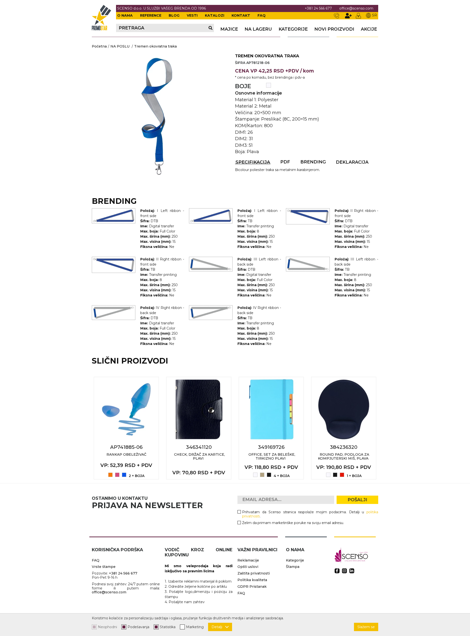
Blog (174, 15)
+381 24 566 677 (318, 8)
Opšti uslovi (247, 566)
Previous (86, 428)
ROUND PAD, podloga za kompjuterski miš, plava (343, 456)
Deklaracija (352, 162)
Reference (150, 15)
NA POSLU (119, 46)
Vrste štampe (104, 566)
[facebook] (337, 570)
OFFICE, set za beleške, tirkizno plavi (271, 456)
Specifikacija (252, 162)
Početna (99, 46)
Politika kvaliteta (252, 580)
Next (383, 428)
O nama (125, 15)
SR (374, 15)
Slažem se (366, 627)
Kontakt (241, 15)
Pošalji (357, 499)
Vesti (192, 15)
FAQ (262, 15)
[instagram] (344, 570)
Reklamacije (248, 560)
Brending (313, 162)
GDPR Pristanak (252, 586)
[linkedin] (351, 570)
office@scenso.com (356, 8)
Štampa (292, 566)
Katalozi (214, 15)
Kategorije (293, 29)
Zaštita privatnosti (253, 573)
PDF (285, 162)
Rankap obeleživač (126, 454)
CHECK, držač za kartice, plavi (199, 456)
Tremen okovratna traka (155, 46)
